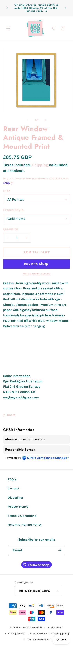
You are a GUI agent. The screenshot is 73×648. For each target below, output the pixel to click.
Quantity (10, 229)
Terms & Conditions (22, 515)
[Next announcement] (65, 8)
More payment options (36, 273)
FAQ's (12, 479)
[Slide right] (45, 120)
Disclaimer (15, 497)
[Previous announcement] (7, 8)
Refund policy (55, 627)
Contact (13, 488)
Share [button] (11, 414)
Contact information (38, 640)
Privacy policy (16, 633)
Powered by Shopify (30, 627)
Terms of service (37, 633)
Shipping (40, 165)
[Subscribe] (59, 550)
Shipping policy (60, 633)
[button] (8, 28)
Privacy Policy (18, 506)
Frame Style (13, 210)
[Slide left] (27, 120)
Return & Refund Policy (25, 524)
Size (7, 191)
